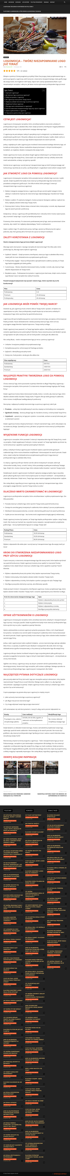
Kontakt (52, 2)
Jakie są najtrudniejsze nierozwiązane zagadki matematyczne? (11, 1112)
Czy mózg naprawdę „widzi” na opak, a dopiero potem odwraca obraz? (12, 840)
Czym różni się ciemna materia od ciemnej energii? (34, 1038)
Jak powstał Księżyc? (32, 823)
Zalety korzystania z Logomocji (15, 97)
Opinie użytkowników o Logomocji (16, 110)
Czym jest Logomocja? (12, 93)
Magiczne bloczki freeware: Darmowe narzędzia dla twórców (16, 795)
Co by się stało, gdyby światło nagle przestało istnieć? (11, 980)
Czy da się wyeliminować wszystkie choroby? (55, 826)
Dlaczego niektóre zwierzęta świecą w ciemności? (10, 918)
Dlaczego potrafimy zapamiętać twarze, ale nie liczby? (34, 1156)
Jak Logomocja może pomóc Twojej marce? (18, 99)
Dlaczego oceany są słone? (34, 832)
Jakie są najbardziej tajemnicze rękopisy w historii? (10, 1041)
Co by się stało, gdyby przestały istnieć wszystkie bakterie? (56, 910)
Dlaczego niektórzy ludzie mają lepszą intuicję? (12, 991)
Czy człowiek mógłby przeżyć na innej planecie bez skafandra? (12, 1019)
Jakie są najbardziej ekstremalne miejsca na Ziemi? (55, 847)
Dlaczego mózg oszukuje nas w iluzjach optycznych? (13, 896)
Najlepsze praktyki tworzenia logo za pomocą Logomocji (22, 102)
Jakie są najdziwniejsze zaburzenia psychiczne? (11, 875)
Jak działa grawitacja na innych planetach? (33, 841)
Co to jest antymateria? (33, 815)
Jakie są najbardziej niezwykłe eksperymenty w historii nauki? (34, 1133)
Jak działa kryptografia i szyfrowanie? (11, 1156)
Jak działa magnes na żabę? (34, 1101)
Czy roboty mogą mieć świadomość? (10, 1072)
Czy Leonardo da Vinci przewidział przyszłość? (11, 930)
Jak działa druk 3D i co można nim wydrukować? (55, 858)
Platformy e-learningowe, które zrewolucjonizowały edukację (22, 11)
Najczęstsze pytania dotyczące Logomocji (18, 113)
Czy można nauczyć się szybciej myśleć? (11, 1135)
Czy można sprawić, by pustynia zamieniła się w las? (55, 963)
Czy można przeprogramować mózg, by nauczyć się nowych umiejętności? (34, 894)
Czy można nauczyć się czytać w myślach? (11, 885)
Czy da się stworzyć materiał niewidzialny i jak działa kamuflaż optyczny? (12, 864)
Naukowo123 (9, 66)
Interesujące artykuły (60, 1174)
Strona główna (6, 15)
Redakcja (46, 2)
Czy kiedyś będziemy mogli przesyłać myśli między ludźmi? (34, 906)
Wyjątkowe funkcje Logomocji (14, 104)
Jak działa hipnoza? (10, 1102)
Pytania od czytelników (10, 820)
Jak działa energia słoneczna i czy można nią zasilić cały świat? (12, 1124)
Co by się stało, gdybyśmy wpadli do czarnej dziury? (34, 1049)
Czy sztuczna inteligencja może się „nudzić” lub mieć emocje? (12, 816)
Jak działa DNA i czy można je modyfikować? (35, 928)
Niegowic (14, 15)
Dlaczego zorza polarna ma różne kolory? (34, 882)
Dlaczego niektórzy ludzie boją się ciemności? (34, 872)
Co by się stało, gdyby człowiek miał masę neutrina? (32, 1111)
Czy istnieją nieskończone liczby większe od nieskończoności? (34, 1145)
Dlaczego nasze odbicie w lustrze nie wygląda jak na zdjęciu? (34, 961)
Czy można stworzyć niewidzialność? (54, 899)
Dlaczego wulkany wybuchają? (53, 816)
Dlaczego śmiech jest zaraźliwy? (10, 948)
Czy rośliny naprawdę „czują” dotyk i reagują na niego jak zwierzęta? (12, 828)
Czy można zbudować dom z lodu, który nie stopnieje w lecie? (12, 907)
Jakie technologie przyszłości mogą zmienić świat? (34, 1007)
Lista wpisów (25, 2)
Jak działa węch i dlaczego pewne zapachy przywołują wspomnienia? (34, 973)
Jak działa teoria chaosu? (12, 939)
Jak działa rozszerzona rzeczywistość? (11, 1093)
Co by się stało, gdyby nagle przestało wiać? (56, 941)
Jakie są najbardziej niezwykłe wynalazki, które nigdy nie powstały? (34, 949)
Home (5, 2)
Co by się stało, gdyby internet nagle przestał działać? (33, 1090)
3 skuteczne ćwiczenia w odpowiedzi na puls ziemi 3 (18, 6)
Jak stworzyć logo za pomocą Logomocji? (18, 95)
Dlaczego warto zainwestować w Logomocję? (19, 106)
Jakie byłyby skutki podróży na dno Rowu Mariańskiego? (35, 1122)
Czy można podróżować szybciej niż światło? (11, 1052)
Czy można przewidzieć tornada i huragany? (54, 952)
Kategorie (18, 2)
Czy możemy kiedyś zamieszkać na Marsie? (32, 1018)
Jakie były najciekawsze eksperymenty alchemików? (12, 959)
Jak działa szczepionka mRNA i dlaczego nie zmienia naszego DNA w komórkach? (13, 852)
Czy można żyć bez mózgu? (12, 1009)
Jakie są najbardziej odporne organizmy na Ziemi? (35, 1059)
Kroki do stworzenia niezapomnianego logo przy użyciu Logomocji (25, 108)
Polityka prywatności (36, 2)
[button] (64, 2)
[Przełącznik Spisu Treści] (43, 90)
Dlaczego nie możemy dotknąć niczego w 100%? (55, 931)
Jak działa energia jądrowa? (13, 1000)
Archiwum (11, 2)
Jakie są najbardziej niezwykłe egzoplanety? (55, 836)
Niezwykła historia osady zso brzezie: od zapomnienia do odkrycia (52, 795)
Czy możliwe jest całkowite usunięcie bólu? (12, 1146)
